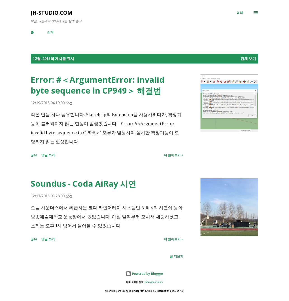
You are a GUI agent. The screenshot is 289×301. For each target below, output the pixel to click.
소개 (50, 32)
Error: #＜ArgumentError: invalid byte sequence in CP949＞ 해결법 (97, 85)
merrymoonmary (154, 282)
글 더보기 (176, 256)
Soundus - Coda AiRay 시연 (83, 183)
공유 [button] (34, 155)
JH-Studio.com (51, 12)
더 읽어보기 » (173, 155)
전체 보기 (248, 58)
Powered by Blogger (147, 273)
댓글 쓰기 (48, 155)
